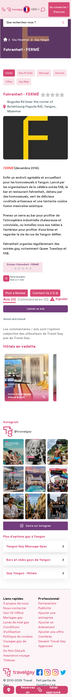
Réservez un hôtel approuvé (41, 690)
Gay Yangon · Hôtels (21, 573)
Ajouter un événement (46, 625)
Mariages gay (13, 617)
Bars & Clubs (26, 73)
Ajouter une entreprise (46, 615)
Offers (9, 82)
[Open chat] (43, 9)
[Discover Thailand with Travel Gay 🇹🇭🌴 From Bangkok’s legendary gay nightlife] (57, 452)
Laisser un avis (36, 308)
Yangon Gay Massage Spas (26, 546)
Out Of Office (13, 613)
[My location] (8, 690)
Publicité (44, 608)
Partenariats (47, 603)
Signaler (61, 299)
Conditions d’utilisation (12, 629)
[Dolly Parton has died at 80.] (35, 452)
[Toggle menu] (4, 9)
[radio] (43, 94)
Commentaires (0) (33, 299)
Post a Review (15, 293)
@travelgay (23, 431)
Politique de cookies (18, 636)
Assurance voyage (16, 655)
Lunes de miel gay (16, 622)
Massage (44, 73)
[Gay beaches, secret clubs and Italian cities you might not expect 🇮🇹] (13, 452)
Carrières (45, 636)
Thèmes (9, 660)
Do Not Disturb (14, 650)
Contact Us (41, 293)
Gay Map (24, 82)
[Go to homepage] (15, 9)
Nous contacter (14, 608)
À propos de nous (15, 603)
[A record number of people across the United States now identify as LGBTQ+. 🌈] (57, 479)
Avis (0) (9, 299)
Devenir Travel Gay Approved (52, 644)
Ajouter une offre (51, 631)
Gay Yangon (42, 39)
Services (59, 73)
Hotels (9, 73)
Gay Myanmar (20, 39)
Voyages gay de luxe (14, 644)
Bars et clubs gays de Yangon (28, 559)
